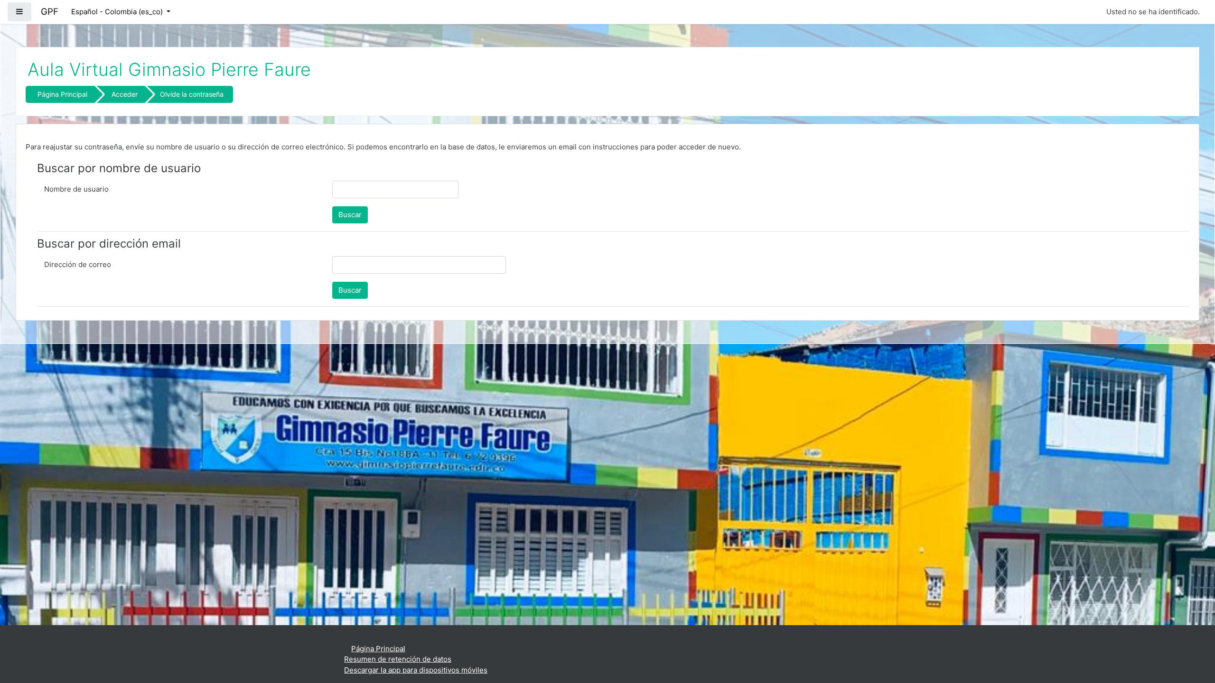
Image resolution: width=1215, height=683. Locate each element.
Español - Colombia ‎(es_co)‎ (118, 11)
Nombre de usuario (76, 189)
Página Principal (62, 94)
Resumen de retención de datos (397, 659)
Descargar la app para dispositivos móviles (415, 669)
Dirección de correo (77, 264)
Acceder (125, 94)
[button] (1194, 636)
